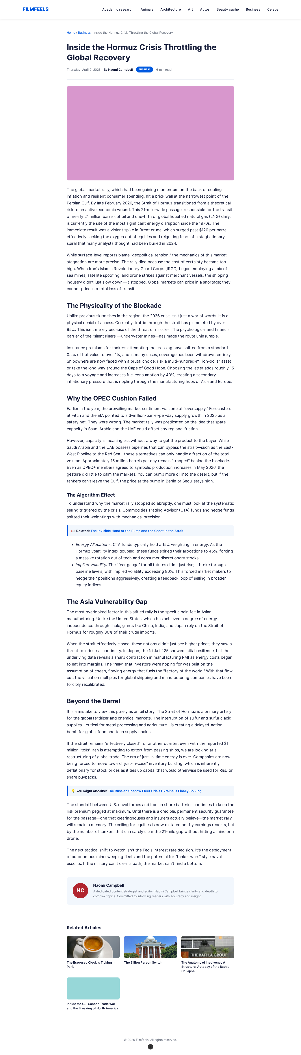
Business (253, 9)
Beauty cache (228, 9)
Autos (205, 9)
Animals (147, 9)
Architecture (170, 9)
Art (190, 9)
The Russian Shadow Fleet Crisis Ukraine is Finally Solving (154, 791)
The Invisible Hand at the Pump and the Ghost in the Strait (137, 531)
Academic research (118, 9)
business (144, 69)
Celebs (272, 9)
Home (71, 32)
